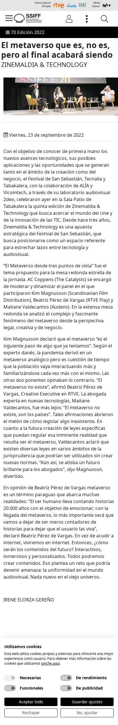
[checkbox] (10, 678)
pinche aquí (50, 663)
